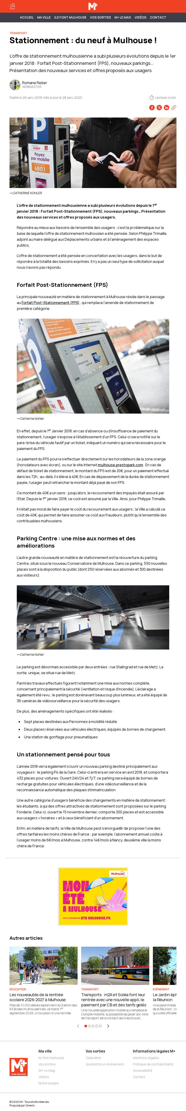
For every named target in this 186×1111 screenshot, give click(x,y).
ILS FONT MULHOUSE (70, 17)
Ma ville (45, 1051)
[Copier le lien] (173, 107)
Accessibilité (142, 1070)
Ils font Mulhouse (51, 1058)
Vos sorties (100, 17)
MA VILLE (44, 17)
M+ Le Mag (123, 17)
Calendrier (93, 1058)
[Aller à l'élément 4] (97, 1026)
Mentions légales (146, 1058)
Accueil (27, 17)
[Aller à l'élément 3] (93, 1026)
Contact (158, 17)
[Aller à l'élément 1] (86, 1026)
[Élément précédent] (78, 1026)
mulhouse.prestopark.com (120, 464)
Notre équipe (49, 1083)
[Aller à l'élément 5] (100, 1026)
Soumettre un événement (105, 1064)
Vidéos (140, 17)
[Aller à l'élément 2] (89, 1026)
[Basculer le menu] (12, 6)
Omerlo (30, 1105)
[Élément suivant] (108, 1026)
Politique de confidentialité (153, 1064)
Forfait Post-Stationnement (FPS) (50, 302)
